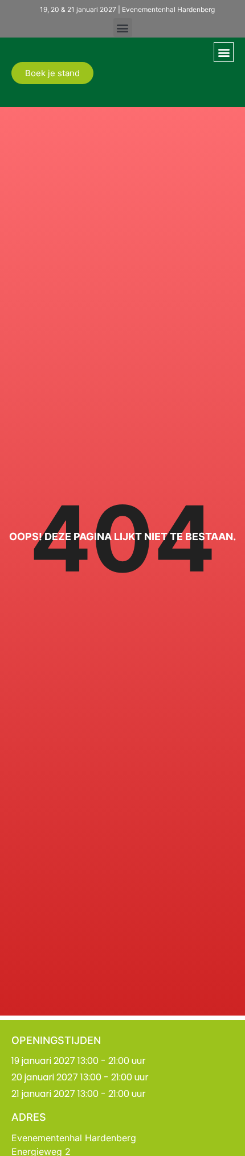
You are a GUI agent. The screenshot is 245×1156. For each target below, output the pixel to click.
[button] (122, 27)
